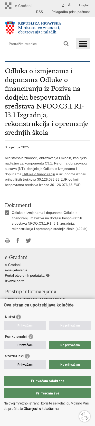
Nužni (10, 317)
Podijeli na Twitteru (28, 240)
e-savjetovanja (16, 270)
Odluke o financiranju (38, 174)
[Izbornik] (83, 43)
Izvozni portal (15, 281)
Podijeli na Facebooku (17, 240)
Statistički (14, 356)
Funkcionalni (16, 336)
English (84, 5)
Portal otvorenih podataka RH (27, 275)
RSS (39, 12)
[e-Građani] (26, 5)
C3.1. (49, 163)
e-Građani (12, 265)
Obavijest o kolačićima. (41, 409)
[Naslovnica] (47, 27)
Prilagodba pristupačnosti (70, 12)
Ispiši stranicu (7, 240)
